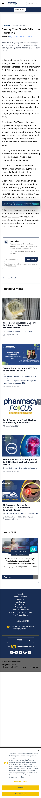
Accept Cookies (20, 794)
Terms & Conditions (20, 610)
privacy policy (12, 266)
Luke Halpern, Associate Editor (15, 383)
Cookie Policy (19, 777)
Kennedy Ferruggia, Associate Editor (19, 331)
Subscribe (30, 259)
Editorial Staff (20, 604)
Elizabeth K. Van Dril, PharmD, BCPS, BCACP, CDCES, (20, 377)
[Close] (38, 750)
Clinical (18, 9)
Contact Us (20, 602)
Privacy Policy (20, 607)
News (24, 667)
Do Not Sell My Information (20, 612)
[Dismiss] (38, 204)
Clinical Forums (20, 596)
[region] (20, 772)
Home (5, 667)
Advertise (20, 599)
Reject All (20, 788)
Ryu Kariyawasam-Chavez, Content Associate (22, 468)
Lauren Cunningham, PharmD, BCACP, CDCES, (20, 381)
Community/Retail (9, 278)
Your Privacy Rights (20, 615)
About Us (20, 594)
